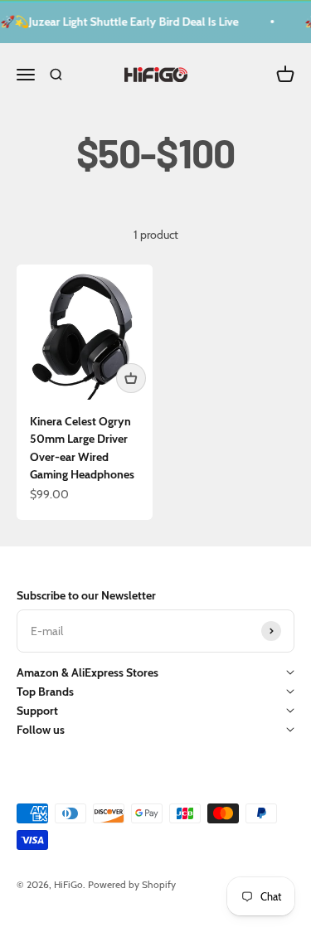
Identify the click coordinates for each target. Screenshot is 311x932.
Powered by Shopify (132, 884)
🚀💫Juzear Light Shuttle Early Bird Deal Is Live (119, 21)
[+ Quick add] (131, 378)
